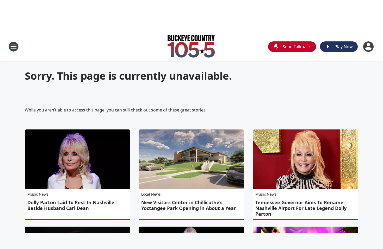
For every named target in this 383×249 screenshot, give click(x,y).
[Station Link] (191, 46)
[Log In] (369, 46)
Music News (37, 194)
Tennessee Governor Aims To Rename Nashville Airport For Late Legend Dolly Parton (301, 208)
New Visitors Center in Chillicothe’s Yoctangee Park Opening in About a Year (188, 205)
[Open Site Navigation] (13, 46)
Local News (151, 194)
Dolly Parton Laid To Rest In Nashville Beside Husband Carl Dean (70, 205)
